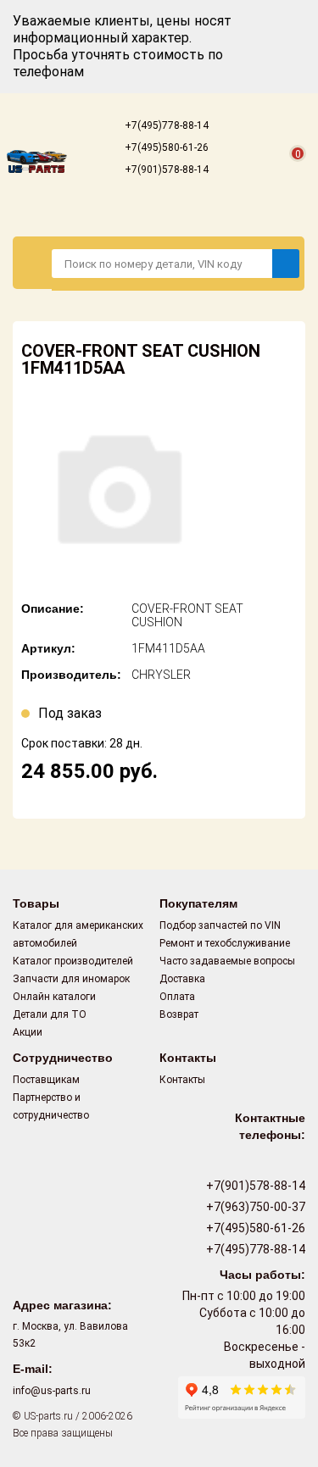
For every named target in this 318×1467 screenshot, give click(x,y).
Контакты (182, 1080)
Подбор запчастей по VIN (220, 925)
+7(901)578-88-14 (165, 169)
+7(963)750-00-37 (254, 1207)
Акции (27, 1032)
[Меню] (33, 262)
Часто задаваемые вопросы (227, 961)
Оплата (177, 997)
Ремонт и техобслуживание (224, 943)
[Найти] (285, 263)
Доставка (182, 979)
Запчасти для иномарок (71, 979)
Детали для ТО (49, 1014)
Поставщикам (46, 1080)
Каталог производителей (73, 961)
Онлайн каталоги (54, 997)
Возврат (178, 1014)
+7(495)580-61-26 (165, 147)
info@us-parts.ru (52, 1391)
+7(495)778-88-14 (165, 125)
